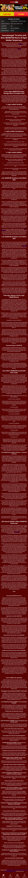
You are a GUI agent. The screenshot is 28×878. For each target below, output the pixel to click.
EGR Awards (16, 532)
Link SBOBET (24, 246)
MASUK (3, 877)
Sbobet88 (21, 44)
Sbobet (19, 48)
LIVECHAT (24, 877)
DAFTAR (7, 14)
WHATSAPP (17, 877)
